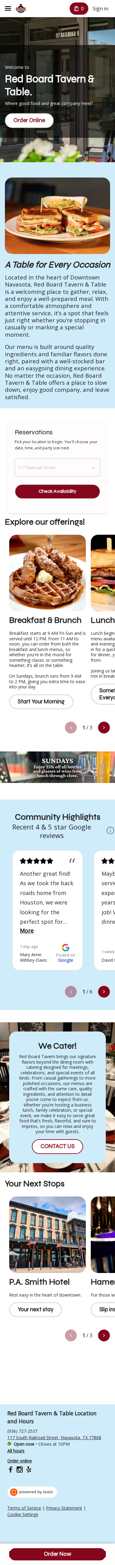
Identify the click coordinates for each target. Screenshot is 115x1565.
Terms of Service (24, 1508)
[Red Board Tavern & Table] (21, 8)
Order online (19, 1461)
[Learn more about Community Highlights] (110, 831)
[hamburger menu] (8, 8)
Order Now (57, 1554)
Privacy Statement (64, 1508)
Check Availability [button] (57, 491)
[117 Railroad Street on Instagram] (19, 1470)
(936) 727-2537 (22, 1431)
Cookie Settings (22, 1514)
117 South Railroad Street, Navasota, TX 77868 (54, 1437)
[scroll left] (71, 727)
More (27, 930)
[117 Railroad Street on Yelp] (28, 1470)
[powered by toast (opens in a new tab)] (32, 1492)
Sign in (100, 8)
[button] (57, 468)
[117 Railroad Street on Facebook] (11, 1470)
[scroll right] (104, 727)
